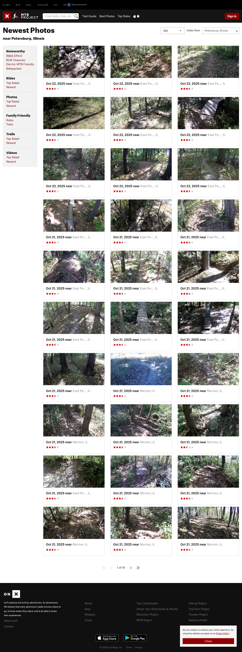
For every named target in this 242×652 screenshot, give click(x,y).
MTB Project (144, 620)
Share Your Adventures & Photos (157, 609)
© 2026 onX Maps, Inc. (111, 647)
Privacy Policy (222, 633)
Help (88, 609)
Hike (28, 4)
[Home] (22, 16)
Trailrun (42, 4)
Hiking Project (198, 603)
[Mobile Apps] (136, 16)
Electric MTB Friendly (20, 64)
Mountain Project (147, 614)
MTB (18, 4)
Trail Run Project (199, 609)
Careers (9, 626)
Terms (129, 647)
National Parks (198, 620)
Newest (11, 87)
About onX (11, 620)
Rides (9, 120)
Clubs (88, 620)
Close (208, 641)
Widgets (90, 614)
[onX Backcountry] (75, 5)
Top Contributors (147, 603)
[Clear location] (237, 31)
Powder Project (198, 614)
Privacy (138, 647)
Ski (56, 4)
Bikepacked (13, 68)
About (88, 603)
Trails (9, 124)
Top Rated (12, 83)
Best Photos (107, 16)
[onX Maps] (12, 596)
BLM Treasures (15, 60)
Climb (6, 4)
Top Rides (124, 16)
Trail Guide (89, 16)
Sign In (232, 16)
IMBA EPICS (14, 55)
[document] (208, 636)
